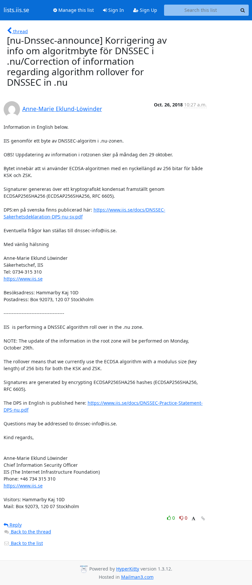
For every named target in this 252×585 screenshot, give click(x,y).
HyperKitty (127, 569)
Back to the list (26, 543)
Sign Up (147, 10)
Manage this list (75, 10)
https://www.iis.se (23, 279)
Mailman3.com (137, 577)
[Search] (243, 10)
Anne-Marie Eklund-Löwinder (62, 109)
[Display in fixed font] (193, 518)
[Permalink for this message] (203, 518)
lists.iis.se (16, 10)
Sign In (115, 10)
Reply (15, 525)
